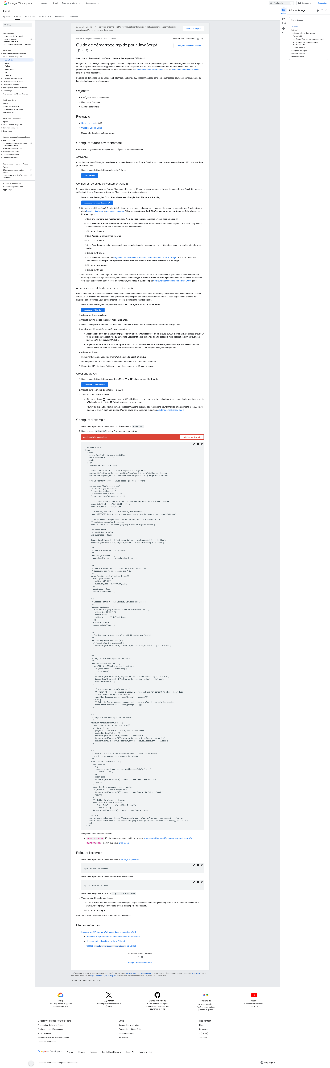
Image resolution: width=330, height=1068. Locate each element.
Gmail (54, 3)
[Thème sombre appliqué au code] (198, 444)
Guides (17, 16)
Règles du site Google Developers (103, 976)
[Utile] (198, 39)
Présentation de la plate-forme (50, 1025)
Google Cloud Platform (111, 1052)
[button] (17, 53)
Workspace (25, 3)
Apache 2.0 (196, 973)
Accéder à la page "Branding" (97, 203)
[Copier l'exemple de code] (202, 444)
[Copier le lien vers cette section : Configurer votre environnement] (124, 143)
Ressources (91, 3)
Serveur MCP (45, 16)
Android (70, 1052)
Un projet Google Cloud (91, 128)
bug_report (317, 10)
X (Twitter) (203, 1033)
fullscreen (321, 10)
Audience (99, 211)
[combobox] (281, 3)
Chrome (81, 1052)
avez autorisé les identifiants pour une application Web (168, 838)
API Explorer (124, 1037)
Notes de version (44, 1033)
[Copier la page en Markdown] (87, 50)
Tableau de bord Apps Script (130, 1029)
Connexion (322, 3)
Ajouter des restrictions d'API (170, 410)
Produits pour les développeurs (50, 1029)
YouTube (203, 1037)
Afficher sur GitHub (191, 437)
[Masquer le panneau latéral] (31, 1063)
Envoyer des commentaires (189, 45)
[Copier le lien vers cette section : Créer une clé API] (99, 373)
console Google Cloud (127, 1033)
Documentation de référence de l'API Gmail (105, 941)
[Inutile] (202, 39)
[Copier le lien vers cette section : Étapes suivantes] (102, 925)
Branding (90, 211)
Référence (30, 16)
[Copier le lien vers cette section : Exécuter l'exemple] (104, 853)
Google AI (130, 1052)
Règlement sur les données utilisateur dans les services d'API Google (144, 257)
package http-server (130, 859)
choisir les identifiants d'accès (185, 69)
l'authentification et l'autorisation (148, 69)
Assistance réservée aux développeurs (53, 1037)
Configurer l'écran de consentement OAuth (172, 281)
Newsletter (203, 1029)
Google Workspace (92, 39)
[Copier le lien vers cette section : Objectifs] (91, 91)
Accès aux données (115, 211)
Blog (201, 1025)
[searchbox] (17, 25)
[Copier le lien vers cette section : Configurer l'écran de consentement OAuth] (130, 183)
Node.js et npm (88, 123)
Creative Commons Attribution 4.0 (138, 973)
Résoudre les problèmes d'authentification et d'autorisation (113, 936)
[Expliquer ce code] (194, 444)
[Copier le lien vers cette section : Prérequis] (92, 116)
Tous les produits (69, 3)
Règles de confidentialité (69, 1063)
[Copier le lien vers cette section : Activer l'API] (92, 157)
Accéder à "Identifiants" (94, 384)
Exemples (59, 16)
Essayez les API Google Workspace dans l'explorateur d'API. (108, 932)
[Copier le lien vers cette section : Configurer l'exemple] (107, 420)
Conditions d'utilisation (47, 1042)
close (325, 10)
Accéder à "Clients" (92, 310)
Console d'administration (129, 1025)
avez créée (124, 843)
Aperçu (6, 16)
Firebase (93, 1052)
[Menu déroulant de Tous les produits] (80, 3)
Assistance (73, 16)
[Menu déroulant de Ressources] (99, 3)
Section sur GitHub (111, 946)
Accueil (44, 3)
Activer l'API (89, 175)
